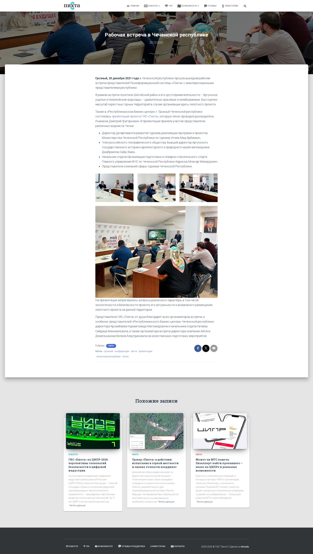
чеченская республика (108, 356)
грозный (108, 351)
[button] (159, 6)
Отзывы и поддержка (133, 546)
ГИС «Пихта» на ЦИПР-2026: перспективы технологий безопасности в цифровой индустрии (88, 465)
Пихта (111, 346)
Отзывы (212, 6)
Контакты (179, 546)
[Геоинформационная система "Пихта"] (72, 6)
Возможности (189, 6)
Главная (134, 6)
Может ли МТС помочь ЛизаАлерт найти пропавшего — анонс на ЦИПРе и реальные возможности (219, 465)
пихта (134, 351)
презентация (145, 351)
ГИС (171, 6)
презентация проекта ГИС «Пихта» (135, 116)
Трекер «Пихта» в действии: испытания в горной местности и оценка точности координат (155, 463)
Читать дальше (77, 505)
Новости (153, 6)
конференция (122, 351)
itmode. (245, 546)
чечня (125, 356)
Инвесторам (231, 6)
